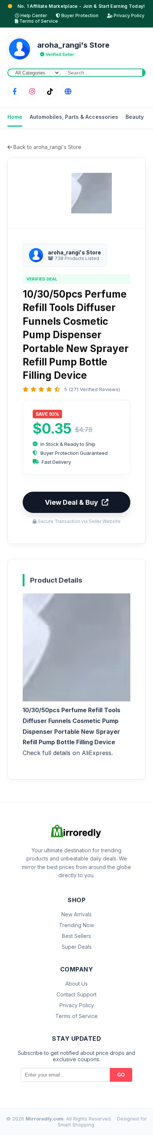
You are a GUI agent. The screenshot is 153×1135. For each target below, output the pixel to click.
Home (14, 117)
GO (121, 1075)
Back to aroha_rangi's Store (46, 147)
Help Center (33, 15)
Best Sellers (76, 936)
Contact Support (76, 994)
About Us (76, 983)
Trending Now (76, 925)
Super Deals (77, 947)
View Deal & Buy (71, 502)
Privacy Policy (128, 15)
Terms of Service (38, 21)
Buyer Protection (79, 15)
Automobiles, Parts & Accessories (74, 117)
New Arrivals (76, 914)
